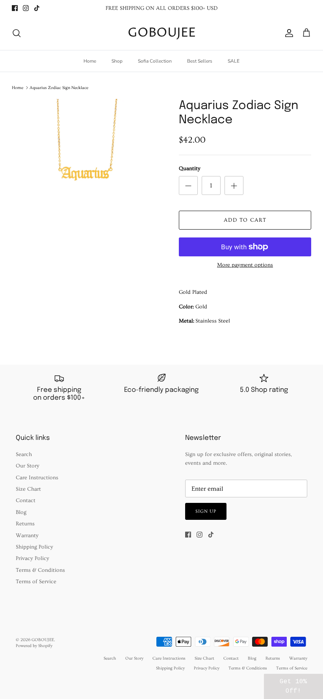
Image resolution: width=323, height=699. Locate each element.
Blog (21, 512)
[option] (87, 155)
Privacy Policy (32, 558)
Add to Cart (245, 220)
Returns (25, 524)
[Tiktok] (37, 8)
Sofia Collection (155, 61)
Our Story (27, 466)
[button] (293, 686)
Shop (117, 61)
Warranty (27, 535)
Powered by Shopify (34, 645)
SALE (233, 61)
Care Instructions (37, 478)
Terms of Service (36, 581)
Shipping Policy (34, 547)
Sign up (205, 511)
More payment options (245, 265)
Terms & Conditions (40, 570)
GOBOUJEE (43, 639)
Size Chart (28, 489)
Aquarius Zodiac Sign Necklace (59, 87)
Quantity (189, 168)
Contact (25, 500)
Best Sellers (199, 61)
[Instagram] (26, 8)
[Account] (287, 33)
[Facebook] (15, 8)
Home (90, 61)
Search (24, 454)
